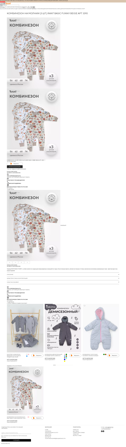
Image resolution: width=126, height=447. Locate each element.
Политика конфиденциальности (55, 438)
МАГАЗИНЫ (48, 431)
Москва (2, 7)
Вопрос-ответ (77, 435)
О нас (46, 429)
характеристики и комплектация (17, 278)
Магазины (19, 7)
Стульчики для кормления (44, 8)
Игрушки (73, 8)
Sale (1, 8)
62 (15, 262)
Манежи (29, 8)
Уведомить (16, 163)
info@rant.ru (109, 427)
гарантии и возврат (13, 282)
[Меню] (32, 7)
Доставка (76, 431)
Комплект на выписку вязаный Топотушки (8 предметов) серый (14, 356)
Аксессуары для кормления (61, 8)
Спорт (83, 8)
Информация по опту (51, 432)
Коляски (5, 8)
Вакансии (48, 435)
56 (9, 262)
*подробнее (10, 189)
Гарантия (76, 434)
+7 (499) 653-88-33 (10, 7)
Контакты (48, 437)
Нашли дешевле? (12, 361)
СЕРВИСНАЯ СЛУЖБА (79, 432)
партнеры (48, 434)
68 (21, 262)
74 (27, 262)
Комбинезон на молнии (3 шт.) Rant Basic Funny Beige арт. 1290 (16, 417)
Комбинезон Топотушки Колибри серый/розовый (90, 355)
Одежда (34, 8)
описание (10, 274)
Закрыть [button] (2, 1)
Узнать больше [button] (63, 0)
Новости (75, 429)
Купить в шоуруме (14, 166)
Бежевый (63, 225)
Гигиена (78, 8)
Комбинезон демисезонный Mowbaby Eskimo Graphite (53, 355)
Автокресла (12, 8)
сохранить (16, 440)
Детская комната (21, 8)
